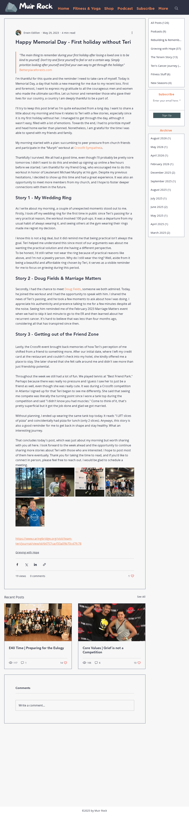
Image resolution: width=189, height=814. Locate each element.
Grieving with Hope (27, 552)
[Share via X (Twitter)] (26, 564)
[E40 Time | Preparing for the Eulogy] (38, 622)
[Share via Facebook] (17, 564)
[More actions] (132, 32)
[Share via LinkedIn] (35, 564)
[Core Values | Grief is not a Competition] (111, 622)
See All (141, 596)
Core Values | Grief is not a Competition (103, 650)
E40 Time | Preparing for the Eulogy (36, 648)
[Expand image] (30, 482)
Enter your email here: (166, 100)
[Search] (176, 8)
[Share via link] (44, 564)
